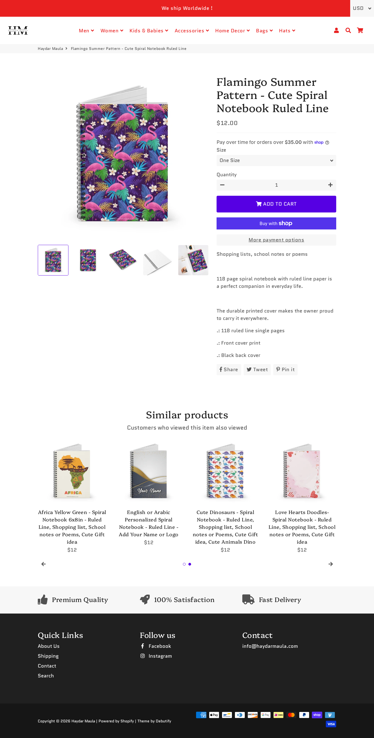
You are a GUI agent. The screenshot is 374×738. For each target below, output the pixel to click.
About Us (49, 646)
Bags (263, 30)
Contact (47, 665)
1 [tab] (184, 564)
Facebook (159, 646)
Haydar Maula (50, 48)
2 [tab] (189, 564)
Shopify (127, 721)
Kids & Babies (147, 30)
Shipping (48, 656)
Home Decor (231, 30)
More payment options (276, 239)
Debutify (163, 721)
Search (46, 675)
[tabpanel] (72, 495)
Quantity (227, 174)
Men (85, 30)
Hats (285, 30)
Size (221, 150)
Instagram (159, 656)
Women (110, 30)
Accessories (190, 30)
